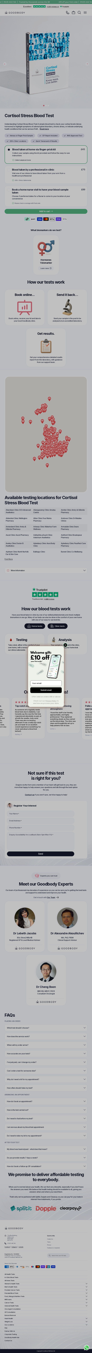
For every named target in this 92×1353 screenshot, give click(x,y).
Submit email (46, 690)
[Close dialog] (65, 645)
